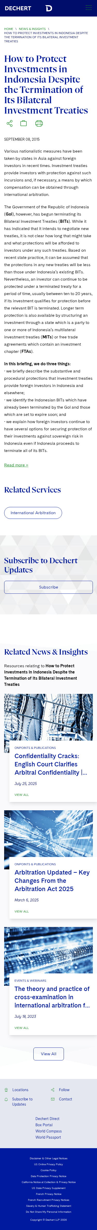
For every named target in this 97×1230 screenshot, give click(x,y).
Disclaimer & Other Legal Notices (49, 1158)
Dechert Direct (47, 1119)
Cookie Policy (48, 1170)
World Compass (48, 1131)
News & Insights (32, 29)
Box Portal (44, 1125)
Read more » (16, 465)
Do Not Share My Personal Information (48, 1211)
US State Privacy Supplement (48, 1187)
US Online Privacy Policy (48, 1164)
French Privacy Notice (48, 1193)
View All (21, 795)
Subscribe (48, 587)
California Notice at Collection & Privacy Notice (49, 1182)
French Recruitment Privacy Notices (48, 1199)
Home (8, 29)
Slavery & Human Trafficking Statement (48, 1205)
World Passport (48, 1137)
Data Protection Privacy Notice (48, 1176)
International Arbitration (33, 512)
